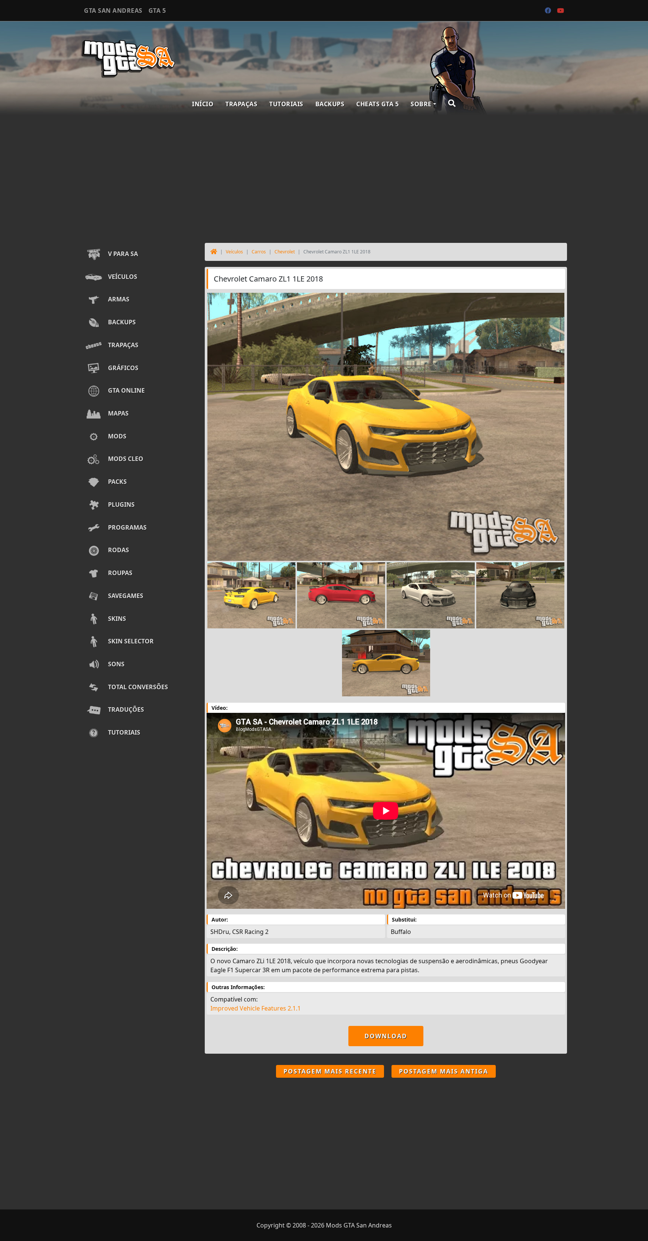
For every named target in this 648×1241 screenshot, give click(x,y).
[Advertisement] (324, 177)
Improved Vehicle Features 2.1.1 (255, 1008)
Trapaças (241, 104)
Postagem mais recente (330, 1071)
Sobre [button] (421, 104)
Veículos (234, 252)
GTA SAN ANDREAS (113, 10)
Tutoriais (286, 104)
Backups (330, 104)
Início (202, 104)
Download (385, 1036)
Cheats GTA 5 (377, 104)
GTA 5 (157, 10)
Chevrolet (284, 252)
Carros (259, 252)
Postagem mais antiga (443, 1071)
